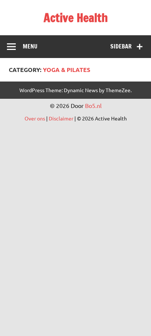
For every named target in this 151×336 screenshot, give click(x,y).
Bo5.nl (93, 105)
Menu (30, 46)
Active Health (76, 17)
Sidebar (121, 46)
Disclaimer (61, 118)
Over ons (35, 118)
